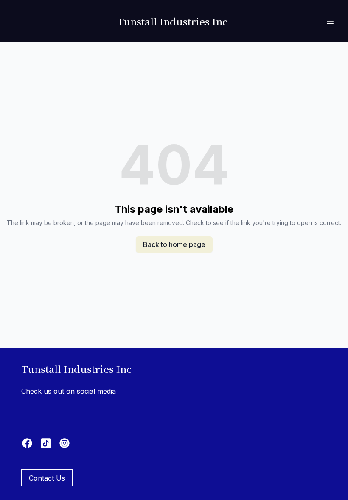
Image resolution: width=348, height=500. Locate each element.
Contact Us (47, 478)
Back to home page (174, 244)
